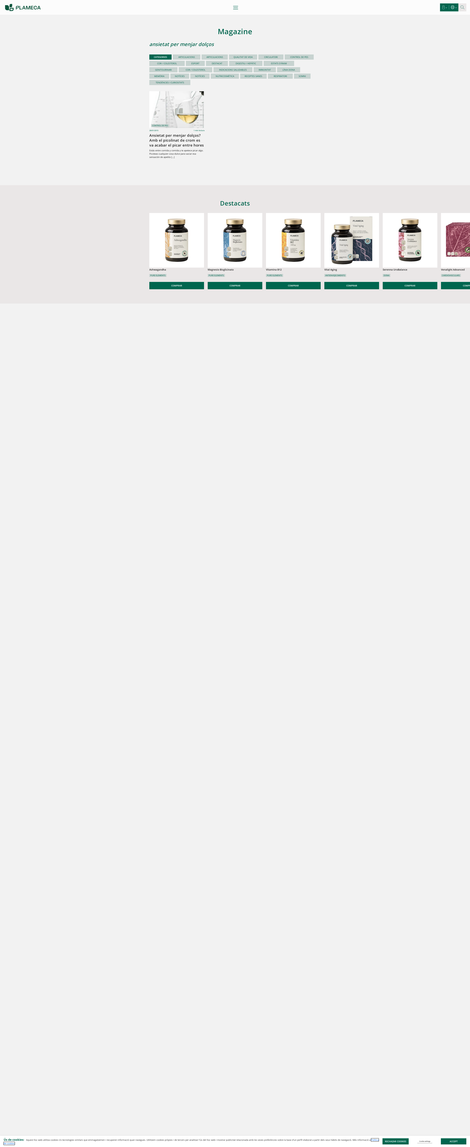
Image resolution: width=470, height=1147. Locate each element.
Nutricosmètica (225, 76)
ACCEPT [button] (454, 1141)
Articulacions (186, 57)
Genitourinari (163, 69)
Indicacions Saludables (233, 69)
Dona (386, 275)
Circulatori (271, 57)
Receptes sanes (253, 76)
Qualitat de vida (243, 57)
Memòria (159, 76)
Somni (302, 76)
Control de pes (299, 57)
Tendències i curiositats (170, 82)
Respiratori (280, 76)
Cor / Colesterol (167, 63)
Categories (160, 57)
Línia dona (288, 69)
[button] (444, 7)
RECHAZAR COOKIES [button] (395, 1141)
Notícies (180, 76)
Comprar (176, 285)
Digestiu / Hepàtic (246, 63)
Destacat (217, 63)
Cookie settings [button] (424, 1141)
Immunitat (265, 69)
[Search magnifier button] (462, 7)
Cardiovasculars (451, 275)
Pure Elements (157, 275)
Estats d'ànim (279, 63)
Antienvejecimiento (335, 275)
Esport (195, 63)
